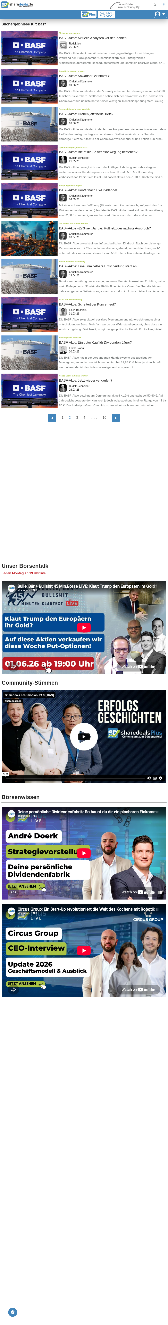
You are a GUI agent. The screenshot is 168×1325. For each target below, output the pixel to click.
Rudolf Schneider (79, 157)
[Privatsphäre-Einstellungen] (12, 1312)
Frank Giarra (76, 348)
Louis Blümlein (77, 309)
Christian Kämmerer (81, 81)
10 (104, 417)
